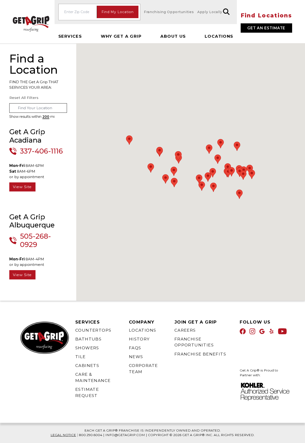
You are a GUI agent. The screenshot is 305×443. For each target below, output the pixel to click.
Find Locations (266, 15)
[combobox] (38, 108)
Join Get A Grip (195, 322)
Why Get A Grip (121, 36)
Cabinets (87, 365)
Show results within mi (32, 116)
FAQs (135, 347)
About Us (173, 36)
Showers (87, 347)
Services (70, 36)
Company (141, 322)
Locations (219, 36)
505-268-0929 (35, 240)
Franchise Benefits (200, 354)
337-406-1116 (41, 151)
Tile (80, 356)
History (139, 339)
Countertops (93, 330)
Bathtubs (88, 339)
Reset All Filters (23, 97)
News (136, 356)
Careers (185, 330)
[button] (217, 159)
